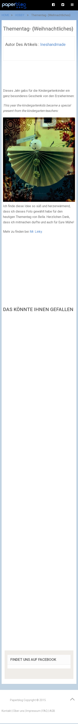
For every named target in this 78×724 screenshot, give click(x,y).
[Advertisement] (39, 482)
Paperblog (16, 700)
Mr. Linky (36, 231)
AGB (52, 710)
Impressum (33, 710)
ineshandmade (53, 44)
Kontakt (6, 710)
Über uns (18, 710)
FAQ (45, 710)
